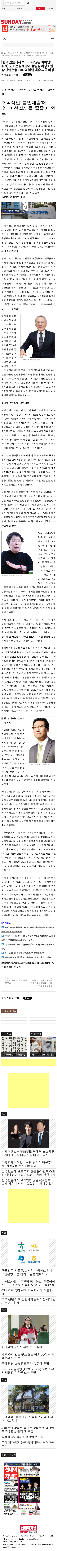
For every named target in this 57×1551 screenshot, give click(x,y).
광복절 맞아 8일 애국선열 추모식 (22, 1436)
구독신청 (50, 1536)
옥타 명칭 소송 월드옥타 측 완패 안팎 (25, 1363)
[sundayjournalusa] (17, 22)
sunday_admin (38, 80)
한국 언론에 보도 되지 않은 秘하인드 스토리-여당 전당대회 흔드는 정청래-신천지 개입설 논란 (28, 1175)
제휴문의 (41, 1536)
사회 (4, 1309)
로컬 (4, 1379)
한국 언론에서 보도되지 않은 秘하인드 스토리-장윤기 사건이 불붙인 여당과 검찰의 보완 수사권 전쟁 (28, 1184)
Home (3, 53)
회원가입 (50, 8)
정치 (9, 53)
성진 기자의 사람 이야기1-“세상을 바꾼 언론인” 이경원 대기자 (43, 1054)
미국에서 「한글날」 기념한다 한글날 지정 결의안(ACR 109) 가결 (15, 1054)
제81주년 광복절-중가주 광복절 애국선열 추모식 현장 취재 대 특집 (27, 1429)
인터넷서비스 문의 (28, 1536)
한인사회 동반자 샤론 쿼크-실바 (21, 1347)
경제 (4, 1233)
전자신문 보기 (9, 1455)
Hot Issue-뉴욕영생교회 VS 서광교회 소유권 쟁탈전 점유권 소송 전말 (27, 1371)
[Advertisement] (29, 1062)
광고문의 (15, 1536)
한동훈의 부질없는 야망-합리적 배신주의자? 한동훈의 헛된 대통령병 (27, 1164)
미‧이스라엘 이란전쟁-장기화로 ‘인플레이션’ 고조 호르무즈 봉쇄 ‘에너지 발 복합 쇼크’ (28, 1285)
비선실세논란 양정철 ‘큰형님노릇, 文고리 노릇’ (24, 953)
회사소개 (6, 1536)
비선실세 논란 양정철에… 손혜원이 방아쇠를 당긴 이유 (27, 957)
